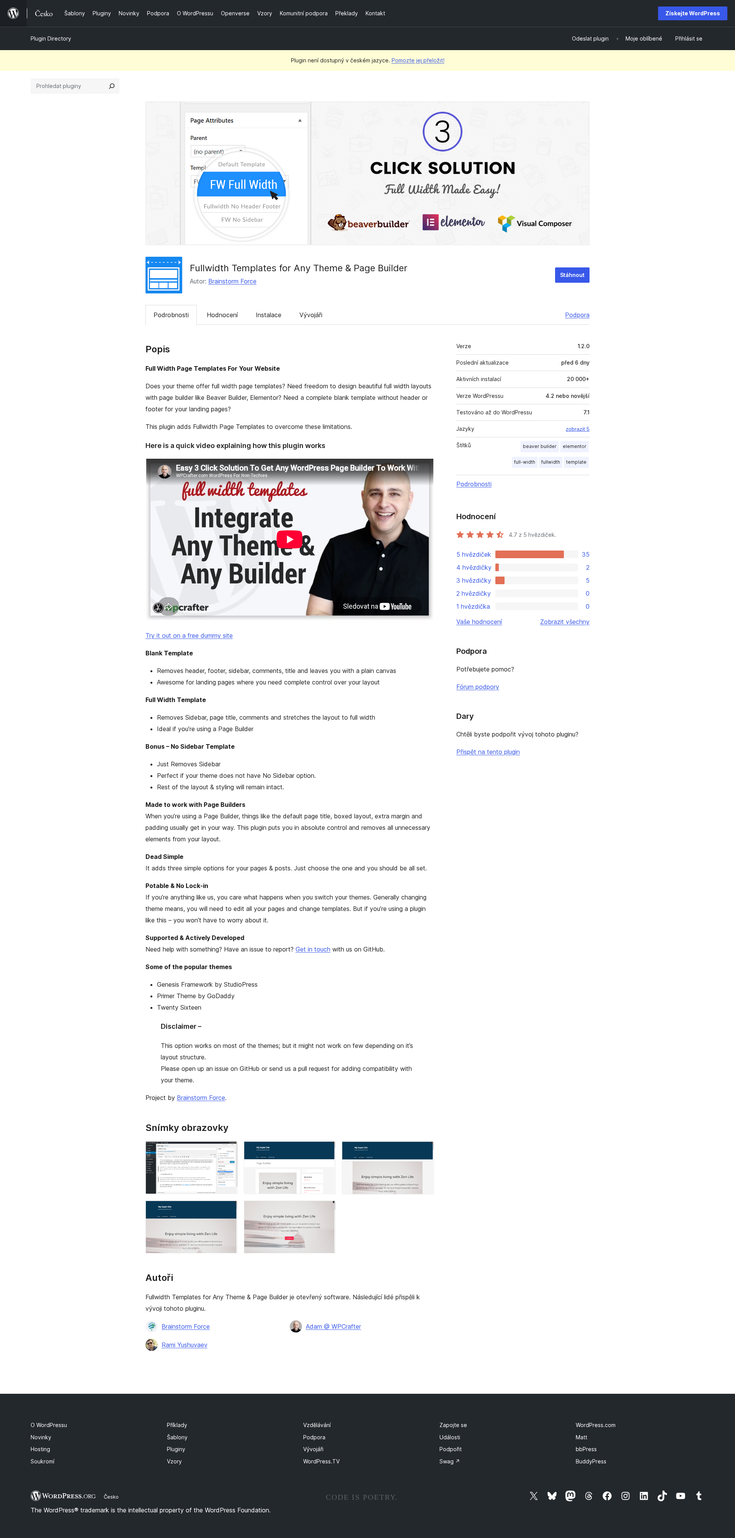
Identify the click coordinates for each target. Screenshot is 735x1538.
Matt (581, 1437)
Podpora (577, 315)
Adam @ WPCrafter (333, 1326)
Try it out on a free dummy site (189, 635)
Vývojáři (310, 315)
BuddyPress (591, 1461)
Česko (111, 1497)
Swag (449, 1461)
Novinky (41, 1437)
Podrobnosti (171, 315)
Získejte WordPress (692, 13)
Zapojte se (453, 1425)
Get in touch (313, 949)
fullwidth (550, 462)
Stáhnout (572, 275)
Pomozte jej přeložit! (418, 60)
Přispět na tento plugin (488, 752)
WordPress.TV (321, 1461)
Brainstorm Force (232, 281)
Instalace (268, 315)
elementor (574, 446)
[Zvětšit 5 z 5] (325, 1211)
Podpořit (450, 1449)
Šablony (177, 1437)
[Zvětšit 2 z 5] (325, 1151)
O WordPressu (49, 1425)
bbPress (586, 1449)
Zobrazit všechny (565, 622)
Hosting (40, 1449)
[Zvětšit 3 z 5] (424, 1151)
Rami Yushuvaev (184, 1345)
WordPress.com (596, 1425)
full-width (524, 462)
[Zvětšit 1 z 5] (227, 1151)
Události (449, 1437)
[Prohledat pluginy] (111, 86)
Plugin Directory (51, 38)
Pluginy (176, 1449)
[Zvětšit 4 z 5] (227, 1211)
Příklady (177, 1425)
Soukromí (42, 1461)
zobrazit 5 (578, 429)
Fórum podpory (477, 687)
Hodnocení (222, 315)
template (576, 462)
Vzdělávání (317, 1425)
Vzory (174, 1461)
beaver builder (540, 446)
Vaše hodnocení (479, 622)
